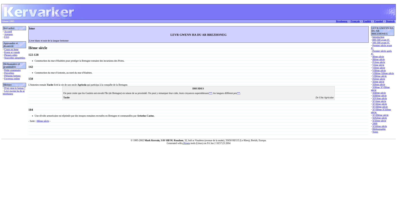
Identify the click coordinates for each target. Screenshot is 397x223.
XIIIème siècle (379, 95)
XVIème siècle (379, 104)
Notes (375, 132)
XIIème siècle (379, 93)
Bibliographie (379, 129)
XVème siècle (379, 101)
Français (355, 21)
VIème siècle (378, 67)
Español (378, 21)
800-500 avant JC (381, 40)
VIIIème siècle (379, 76)
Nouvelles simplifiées (14, 58)
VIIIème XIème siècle (383, 73)
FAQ (6, 37)
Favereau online (12, 78)
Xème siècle (378, 81)
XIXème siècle (379, 118)
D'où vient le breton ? (14, 88)
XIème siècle (378, 84)
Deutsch (390, 21)
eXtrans (186, 143)
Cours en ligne (11, 49)
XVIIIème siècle (380, 115)
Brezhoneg (341, 21)
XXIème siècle (379, 126)
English (367, 21)
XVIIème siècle (380, 106)
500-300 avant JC (381, 42)
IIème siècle (378, 56)
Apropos (8, 34)
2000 (374, 123)
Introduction (378, 37)
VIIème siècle (379, 70)
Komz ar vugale (12, 52)
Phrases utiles (10, 55)
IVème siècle (378, 62)
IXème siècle (378, 79)
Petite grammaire (12, 70)
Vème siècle (378, 65)
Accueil (8, 31)
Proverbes (9, 73)
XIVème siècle (379, 98)
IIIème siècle (43, 121)
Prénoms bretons (12, 75)
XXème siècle (379, 120)
